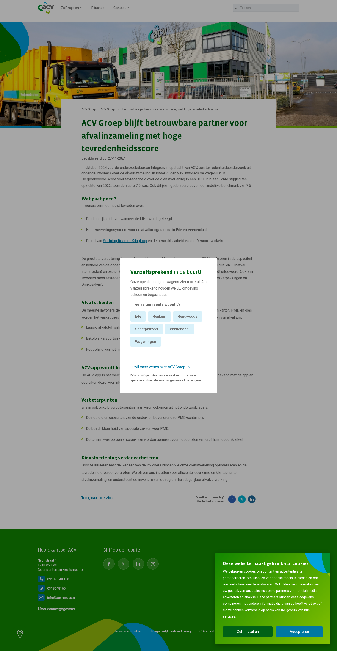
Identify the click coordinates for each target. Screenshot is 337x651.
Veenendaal (179, 329)
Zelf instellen (248, 631)
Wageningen (145, 341)
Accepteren (299, 631)
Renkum (159, 316)
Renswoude (187, 316)
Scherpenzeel (146, 329)
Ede (138, 316)
